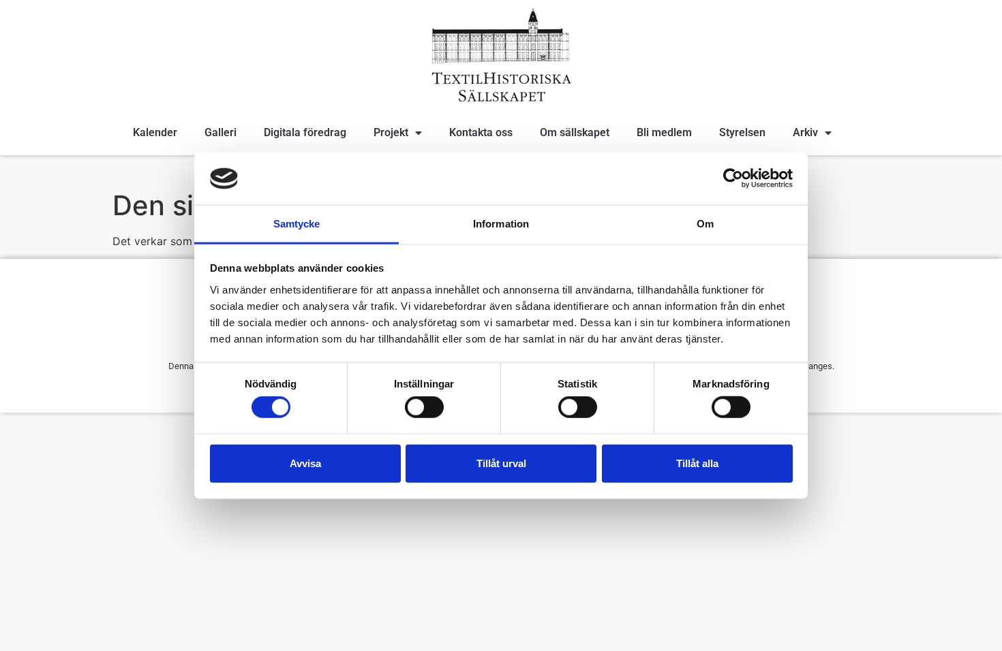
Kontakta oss (481, 132)
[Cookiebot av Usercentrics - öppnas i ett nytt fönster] (733, 178)
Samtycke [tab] (296, 223)
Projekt (391, 132)
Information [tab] (501, 223)
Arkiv (805, 132)
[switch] (424, 407)
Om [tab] (705, 223)
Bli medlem (664, 132)
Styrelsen (742, 132)
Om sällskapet (574, 132)
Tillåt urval (501, 463)
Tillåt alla (697, 463)
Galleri (220, 132)
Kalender (155, 132)
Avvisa (305, 463)
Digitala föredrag (305, 132)
